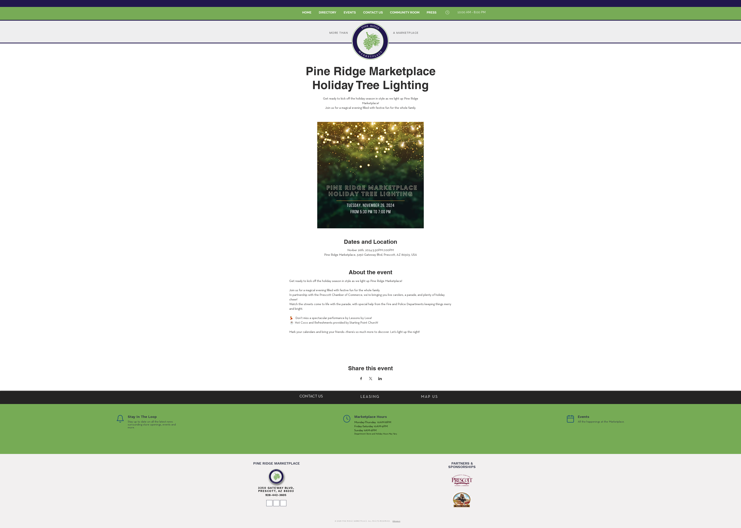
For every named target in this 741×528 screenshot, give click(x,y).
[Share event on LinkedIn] (380, 378)
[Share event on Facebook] (361, 378)
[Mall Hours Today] (447, 12)
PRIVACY (396, 521)
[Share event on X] (370, 378)
